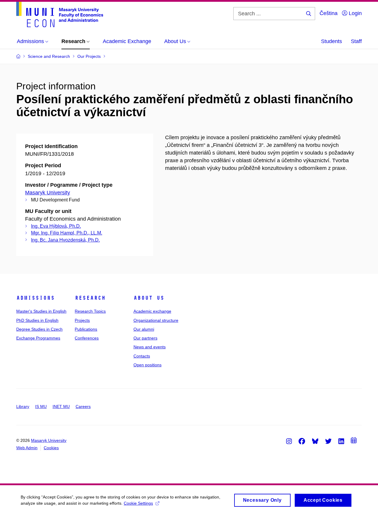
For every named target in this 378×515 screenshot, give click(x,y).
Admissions (35, 298)
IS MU (41, 406)
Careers (83, 406)
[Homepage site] (59, 14)
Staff (356, 41)
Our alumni (143, 329)
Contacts (141, 356)
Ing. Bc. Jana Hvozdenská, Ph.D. (65, 239)
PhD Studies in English (37, 320)
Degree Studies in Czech (39, 329)
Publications (86, 329)
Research (90, 298)
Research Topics (90, 311)
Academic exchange (152, 311)
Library (22, 406)
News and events (149, 347)
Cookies (51, 447)
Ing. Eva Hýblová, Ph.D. (56, 226)
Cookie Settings (138, 503)
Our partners (145, 338)
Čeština (329, 13)
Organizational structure (155, 320)
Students (331, 41)
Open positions (147, 365)
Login (354, 13)
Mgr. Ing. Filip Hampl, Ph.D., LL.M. (66, 232)
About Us (148, 298)
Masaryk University (47, 193)
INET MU (61, 406)
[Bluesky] (315, 441)
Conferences (87, 338)
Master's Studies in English (41, 311)
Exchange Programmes (38, 338)
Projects (82, 320)
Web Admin (27, 447)
